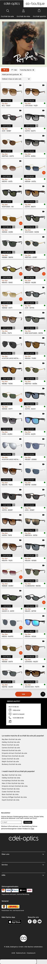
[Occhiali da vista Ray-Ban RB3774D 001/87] (35, 243)
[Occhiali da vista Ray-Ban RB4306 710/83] (35, 344)
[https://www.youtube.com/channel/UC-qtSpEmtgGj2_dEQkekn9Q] (40, 921)
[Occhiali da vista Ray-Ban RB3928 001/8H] (12, 571)
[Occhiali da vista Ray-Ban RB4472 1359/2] (12, 268)
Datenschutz (21, 953)
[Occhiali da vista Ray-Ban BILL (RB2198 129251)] (12, 91)
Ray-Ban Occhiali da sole (11, 739)
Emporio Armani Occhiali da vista (14, 786)
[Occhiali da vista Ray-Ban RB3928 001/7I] (12, 293)
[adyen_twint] (22, 890)
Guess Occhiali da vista (11, 791)
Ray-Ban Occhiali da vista (11, 775)
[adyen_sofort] (29, 890)
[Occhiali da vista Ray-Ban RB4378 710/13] (12, 470)
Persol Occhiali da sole (10, 745)
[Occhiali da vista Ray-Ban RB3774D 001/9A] (35, 369)
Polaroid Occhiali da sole (11, 750)
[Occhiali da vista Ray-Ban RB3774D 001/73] (12, 141)
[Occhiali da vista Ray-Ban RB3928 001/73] (12, 647)
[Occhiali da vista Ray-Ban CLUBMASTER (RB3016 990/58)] (35, 571)
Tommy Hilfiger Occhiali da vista (14, 797)
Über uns (5, 854)
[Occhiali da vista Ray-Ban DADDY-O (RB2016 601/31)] (12, 596)
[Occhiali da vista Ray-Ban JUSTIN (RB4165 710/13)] (12, 521)
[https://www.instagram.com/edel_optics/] (35, 921)
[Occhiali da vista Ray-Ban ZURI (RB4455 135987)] (12, 116)
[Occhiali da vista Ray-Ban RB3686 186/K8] (12, 243)
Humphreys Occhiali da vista (13, 780)
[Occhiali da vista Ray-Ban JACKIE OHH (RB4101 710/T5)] (35, 672)
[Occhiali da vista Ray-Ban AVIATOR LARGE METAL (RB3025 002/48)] (12, 344)
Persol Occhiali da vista (11, 789)
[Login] (23, 10)
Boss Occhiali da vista (10, 794)
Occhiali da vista (23, 16)
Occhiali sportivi (39, 16)
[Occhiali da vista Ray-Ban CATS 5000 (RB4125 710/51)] (35, 91)
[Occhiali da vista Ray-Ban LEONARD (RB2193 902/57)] (35, 647)
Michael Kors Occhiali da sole (13, 756)
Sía (7, 70)
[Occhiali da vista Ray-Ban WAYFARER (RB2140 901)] (12, 192)
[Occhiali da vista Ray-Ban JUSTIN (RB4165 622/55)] (35, 419)
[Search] (8, 10)
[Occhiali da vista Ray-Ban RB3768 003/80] (35, 470)
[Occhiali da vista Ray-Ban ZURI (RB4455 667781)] (35, 293)
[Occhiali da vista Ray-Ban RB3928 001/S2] (35, 167)
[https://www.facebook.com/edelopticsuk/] (30, 921)
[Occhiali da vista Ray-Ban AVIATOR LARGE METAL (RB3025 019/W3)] (12, 445)
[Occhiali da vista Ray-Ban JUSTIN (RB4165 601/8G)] (35, 141)
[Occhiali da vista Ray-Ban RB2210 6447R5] (12, 622)
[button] (12, 3)
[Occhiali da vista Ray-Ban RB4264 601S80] (35, 546)
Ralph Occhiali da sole (10, 761)
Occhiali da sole (7, 16)
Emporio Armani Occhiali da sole (14, 753)
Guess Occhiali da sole (10, 759)
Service (5, 865)
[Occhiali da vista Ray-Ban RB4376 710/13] (12, 546)
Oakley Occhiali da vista (11, 778)
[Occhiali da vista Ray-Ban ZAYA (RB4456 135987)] (35, 495)
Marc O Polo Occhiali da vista (13, 783)
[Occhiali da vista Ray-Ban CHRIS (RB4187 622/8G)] (12, 419)
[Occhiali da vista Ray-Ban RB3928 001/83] (12, 217)
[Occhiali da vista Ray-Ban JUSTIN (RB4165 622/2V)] (35, 394)
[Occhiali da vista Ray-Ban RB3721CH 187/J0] (35, 521)
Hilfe (3, 875)
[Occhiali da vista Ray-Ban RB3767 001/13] (12, 167)
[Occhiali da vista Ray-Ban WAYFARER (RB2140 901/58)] (35, 217)
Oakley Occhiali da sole (11, 742)
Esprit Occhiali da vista (10, 800)
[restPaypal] (15, 890)
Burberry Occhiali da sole (11, 764)
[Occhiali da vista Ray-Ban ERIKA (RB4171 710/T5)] (12, 318)
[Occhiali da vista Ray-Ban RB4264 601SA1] (35, 622)
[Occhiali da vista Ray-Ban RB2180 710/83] (12, 369)
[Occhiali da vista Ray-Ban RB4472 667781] (35, 596)
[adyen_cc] (3, 890)
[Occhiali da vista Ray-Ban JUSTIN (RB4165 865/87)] (12, 495)
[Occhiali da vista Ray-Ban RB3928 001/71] (12, 394)
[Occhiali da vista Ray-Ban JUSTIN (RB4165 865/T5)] (35, 192)
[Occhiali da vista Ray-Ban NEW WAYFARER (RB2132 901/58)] (35, 318)
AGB (13, 953)
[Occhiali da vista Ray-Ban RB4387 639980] (35, 445)
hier (32, 828)
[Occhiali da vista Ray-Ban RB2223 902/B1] (35, 268)
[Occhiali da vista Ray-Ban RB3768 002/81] (12, 672)
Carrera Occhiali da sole (11, 748)
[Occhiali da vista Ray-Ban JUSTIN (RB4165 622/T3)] (35, 116)
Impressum (31, 953)
